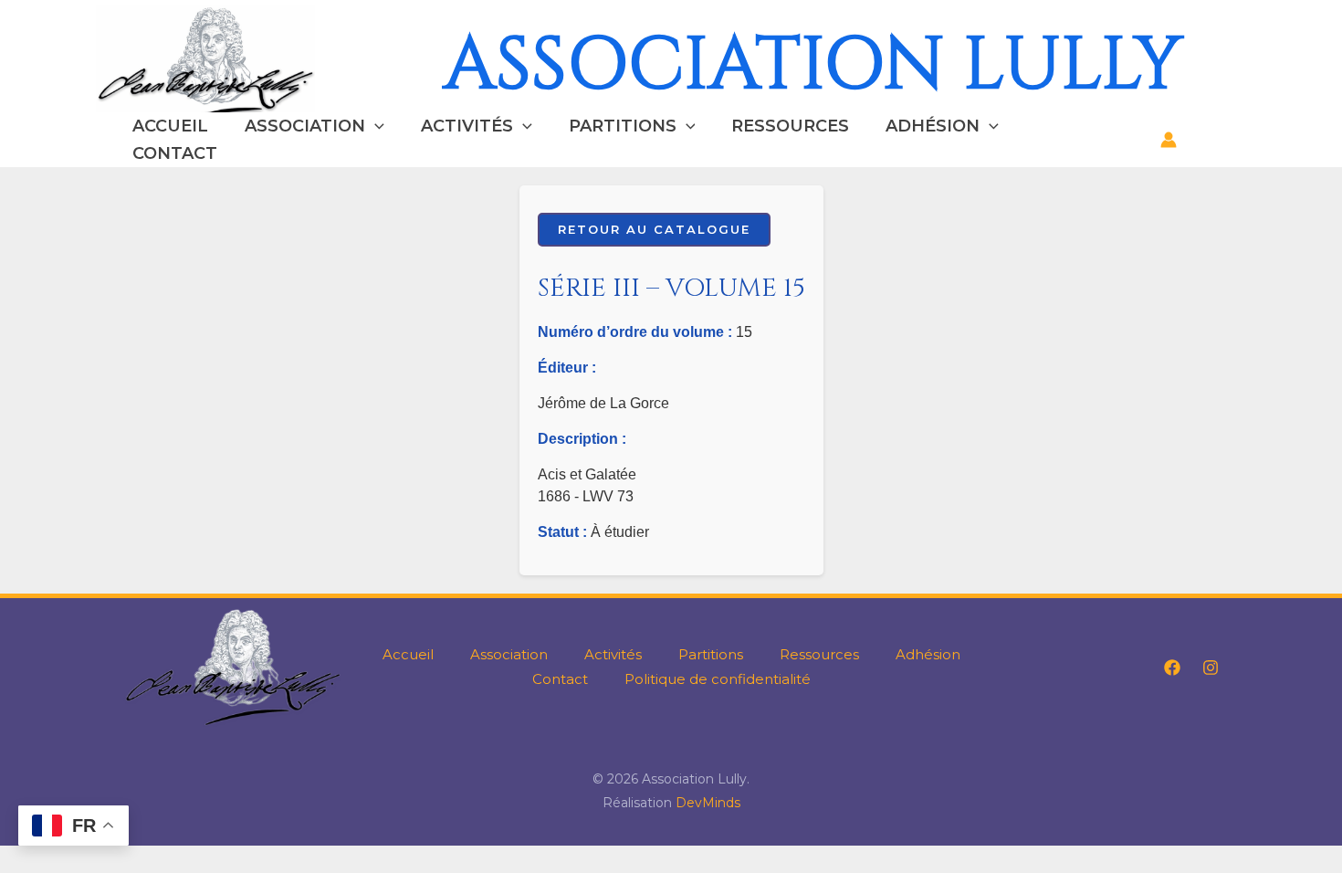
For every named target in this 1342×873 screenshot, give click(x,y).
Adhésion (933, 126)
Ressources (790, 126)
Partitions (622, 126)
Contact (174, 153)
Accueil (170, 126)
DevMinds (708, 802)
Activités (467, 126)
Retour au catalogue (654, 229)
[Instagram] (1210, 667)
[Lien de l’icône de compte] (1168, 139)
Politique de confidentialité (717, 679)
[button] (374, 126)
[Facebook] (1172, 667)
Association (305, 126)
